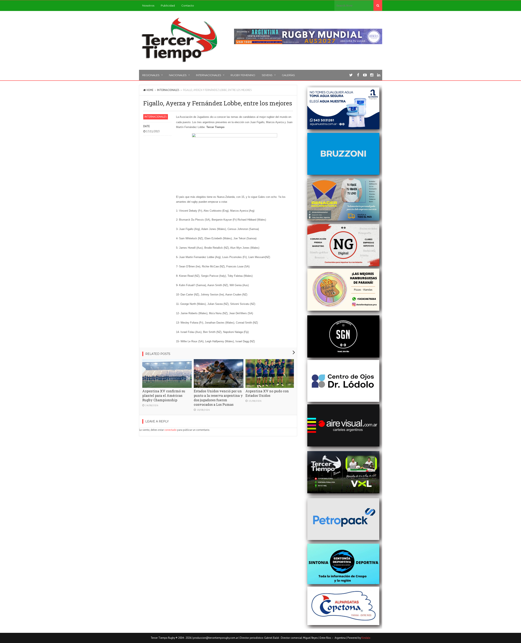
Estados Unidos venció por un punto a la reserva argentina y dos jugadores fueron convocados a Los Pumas (218, 398)
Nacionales (178, 75)
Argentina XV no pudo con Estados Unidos (267, 393)
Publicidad (168, 5)
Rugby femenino (243, 75)
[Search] (377, 5)
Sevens (267, 75)
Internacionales (208, 75)
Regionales (151, 75)
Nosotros (148, 5)
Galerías (288, 75)
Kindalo (365, 638)
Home (150, 90)
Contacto (187, 5)
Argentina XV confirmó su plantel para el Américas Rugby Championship (163, 395)
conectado (170, 430)
